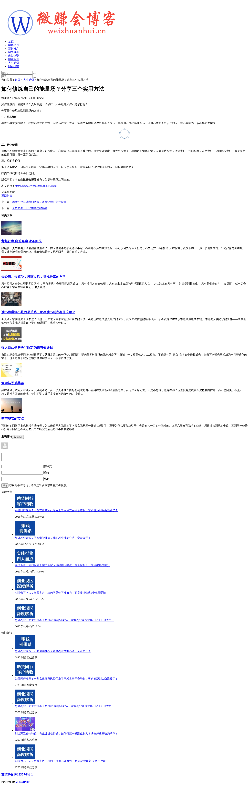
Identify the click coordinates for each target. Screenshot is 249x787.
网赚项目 (13, 45)
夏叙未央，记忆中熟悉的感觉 (29, 208)
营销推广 (13, 48)
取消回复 (18, 436)
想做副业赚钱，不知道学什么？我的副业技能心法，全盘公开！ (53, 537)
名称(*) (48, 466)
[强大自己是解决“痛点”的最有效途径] (11, 340)
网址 (46, 478)
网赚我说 (13, 59)
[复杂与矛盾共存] (11, 376)
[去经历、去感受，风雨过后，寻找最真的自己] (11, 269)
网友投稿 (13, 66)
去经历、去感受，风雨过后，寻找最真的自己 (33, 276)
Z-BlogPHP (22, 781)
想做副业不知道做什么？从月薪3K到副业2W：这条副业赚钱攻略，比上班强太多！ (64, 620)
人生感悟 (13, 62)
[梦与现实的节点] (11, 411)
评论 (5, 485)
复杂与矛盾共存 (12, 383)
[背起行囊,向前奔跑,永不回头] (11, 234)
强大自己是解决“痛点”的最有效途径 (27, 347)
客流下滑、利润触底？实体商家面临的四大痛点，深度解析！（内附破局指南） (62, 565)
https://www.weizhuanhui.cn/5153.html (36, 185)
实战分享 (13, 52)
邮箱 (46, 472)
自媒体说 (13, 55)
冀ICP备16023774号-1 (17, 774)
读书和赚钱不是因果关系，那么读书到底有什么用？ (38, 312)
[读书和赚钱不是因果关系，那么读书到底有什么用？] (11, 305)
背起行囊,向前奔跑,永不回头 (21, 241)
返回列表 (6, 195)
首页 (11, 41)
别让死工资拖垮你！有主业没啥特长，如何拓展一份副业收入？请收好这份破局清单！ (66, 733)
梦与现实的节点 (12, 418)
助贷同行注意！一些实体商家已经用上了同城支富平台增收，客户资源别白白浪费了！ (66, 510)
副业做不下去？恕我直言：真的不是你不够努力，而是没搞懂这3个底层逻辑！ (61, 592)
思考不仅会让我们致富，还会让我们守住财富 (39, 201)
